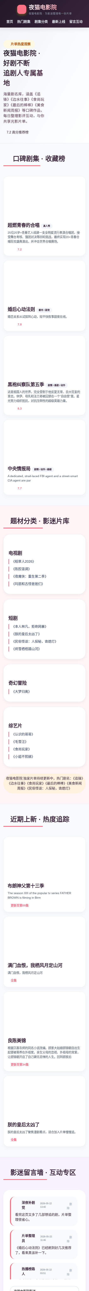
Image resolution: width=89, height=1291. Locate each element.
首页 (9, 21)
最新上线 (58, 21)
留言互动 (76, 21)
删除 (69, 1206)
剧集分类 (41, 21)
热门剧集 (23, 21)
